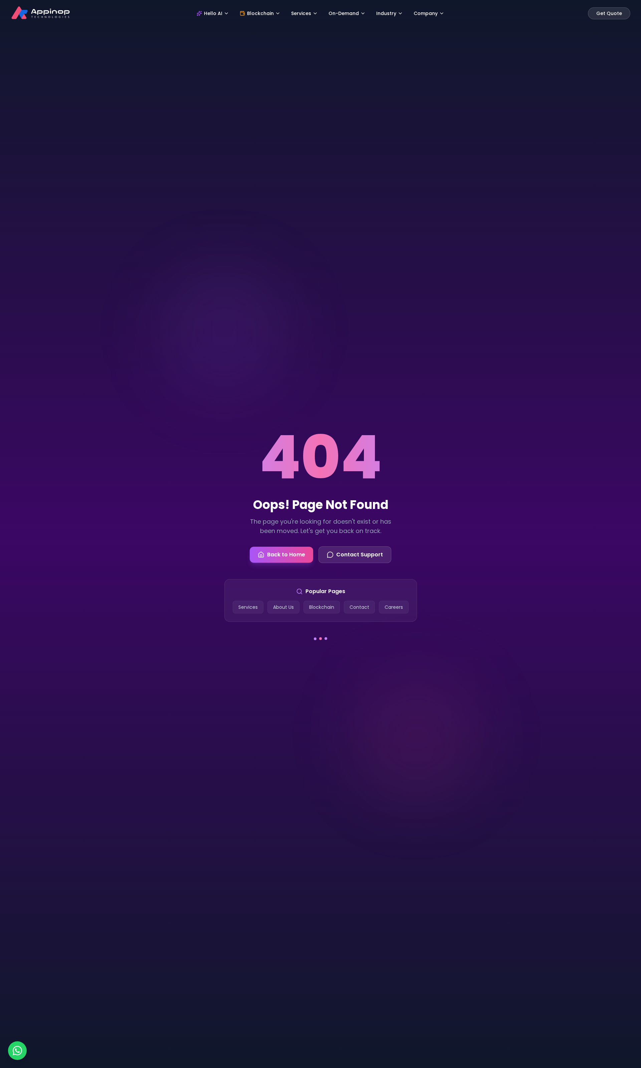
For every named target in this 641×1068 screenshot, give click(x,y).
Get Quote (609, 13)
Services (301, 13)
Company (426, 13)
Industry (386, 13)
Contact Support (359, 554)
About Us (283, 607)
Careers (394, 607)
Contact (359, 607)
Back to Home (286, 554)
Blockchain (260, 13)
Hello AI (213, 13)
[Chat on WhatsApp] (17, 1050)
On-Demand (344, 13)
